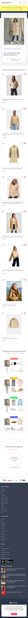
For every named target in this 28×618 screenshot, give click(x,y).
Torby (2, 512)
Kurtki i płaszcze (4, 497)
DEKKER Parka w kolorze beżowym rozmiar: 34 (12, 168)
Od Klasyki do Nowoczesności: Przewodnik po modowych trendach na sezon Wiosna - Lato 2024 (16, 575)
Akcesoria (3, 489)
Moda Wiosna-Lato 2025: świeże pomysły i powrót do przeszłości (15, 569)
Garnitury (3, 522)
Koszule (2, 526)
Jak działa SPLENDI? (5, 548)
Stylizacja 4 (14, 417)
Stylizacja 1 (14, 358)
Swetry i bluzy (4, 508)
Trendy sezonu (9, 571)
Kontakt (3, 556)
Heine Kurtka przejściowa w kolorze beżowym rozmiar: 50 (13, 271)
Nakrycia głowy (4, 501)
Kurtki (20, 59)
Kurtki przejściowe (15, 60)
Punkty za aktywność (5, 554)
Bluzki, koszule (4, 491)
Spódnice (3, 504)
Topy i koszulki (4, 510)
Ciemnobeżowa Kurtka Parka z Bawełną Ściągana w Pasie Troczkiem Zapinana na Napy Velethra (13, 203)
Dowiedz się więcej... (14, 449)
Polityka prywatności (5, 552)
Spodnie (2, 536)
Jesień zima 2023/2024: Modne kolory (14, 592)
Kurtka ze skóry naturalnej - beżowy (9, 338)
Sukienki (3, 506)
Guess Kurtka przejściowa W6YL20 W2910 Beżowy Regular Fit (13, 134)
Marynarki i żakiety (5, 499)
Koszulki (3, 528)
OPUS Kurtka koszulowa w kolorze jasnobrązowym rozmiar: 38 (13, 100)
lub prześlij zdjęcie (14, 467)
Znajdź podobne (22, 74)
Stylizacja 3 (14, 397)
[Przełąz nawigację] (20, 2)
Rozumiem (14, 614)
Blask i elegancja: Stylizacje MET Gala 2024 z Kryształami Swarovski (15, 581)
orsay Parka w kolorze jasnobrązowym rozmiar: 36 (12, 236)
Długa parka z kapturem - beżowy (9, 305)
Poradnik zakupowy (10, 583)
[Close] (27, 8)
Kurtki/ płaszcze (13, 59)
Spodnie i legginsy (5, 503)
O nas (2, 546)
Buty (2, 493)
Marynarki (3, 532)
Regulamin (3, 550)
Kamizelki (3, 495)
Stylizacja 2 (14, 378)
